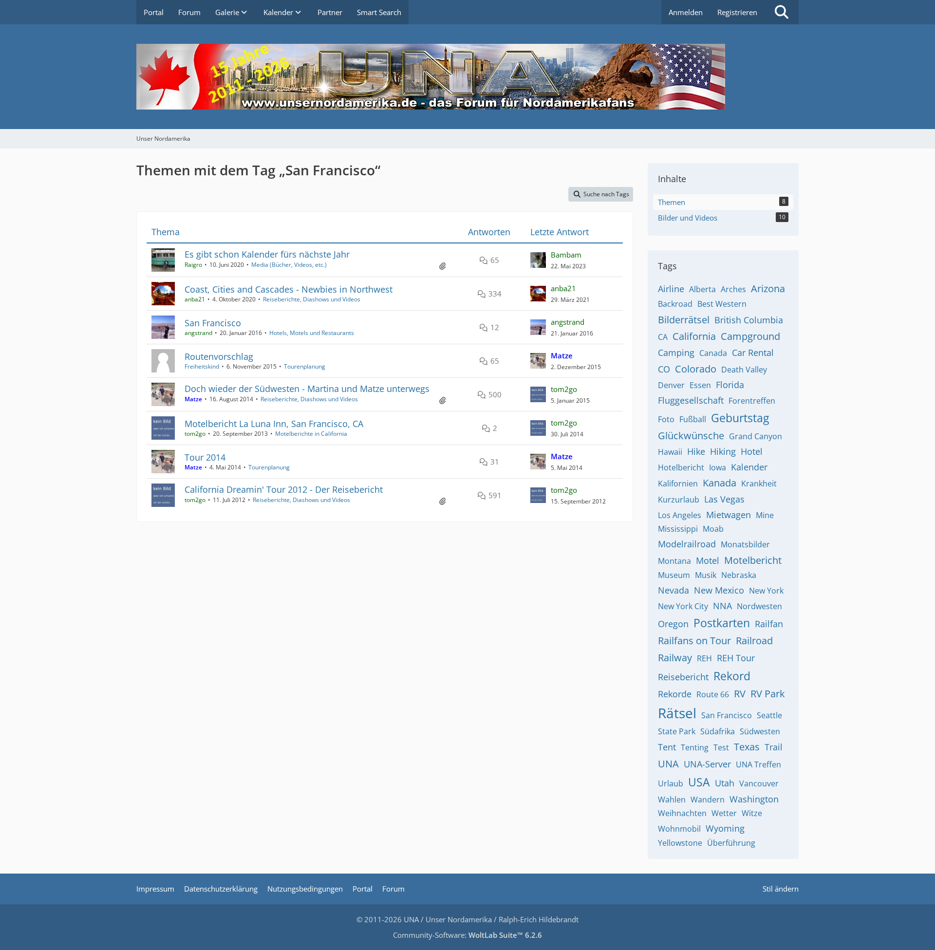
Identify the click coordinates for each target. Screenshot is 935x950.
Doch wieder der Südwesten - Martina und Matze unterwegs (307, 388)
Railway (675, 657)
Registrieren (737, 12)
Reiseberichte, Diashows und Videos (311, 299)
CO (664, 369)
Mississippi (678, 528)
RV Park (767, 693)
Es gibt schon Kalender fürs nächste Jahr (267, 254)
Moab (713, 528)
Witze (752, 813)
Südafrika (717, 731)
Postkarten (721, 623)
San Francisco (213, 323)
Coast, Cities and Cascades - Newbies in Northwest (289, 289)
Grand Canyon (755, 436)
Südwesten (760, 731)
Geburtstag (740, 418)
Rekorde (675, 694)
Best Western (722, 303)
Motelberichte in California (311, 433)
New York (766, 590)
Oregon (673, 624)
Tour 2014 (205, 457)
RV (740, 693)
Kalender (749, 467)
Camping (676, 352)
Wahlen (672, 799)
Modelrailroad (687, 544)
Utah (724, 783)
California (694, 336)
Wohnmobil (679, 828)
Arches (733, 289)
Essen (700, 385)
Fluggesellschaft (691, 400)
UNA (668, 763)
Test (721, 747)
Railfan (769, 624)
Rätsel (677, 713)
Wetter (724, 813)
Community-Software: (467, 935)
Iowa (717, 467)
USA (699, 782)
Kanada (719, 482)
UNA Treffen (758, 764)
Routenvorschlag (219, 356)
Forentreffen (752, 400)
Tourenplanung (304, 366)
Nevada (673, 590)
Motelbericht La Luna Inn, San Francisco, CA (274, 423)
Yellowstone (680, 843)
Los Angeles (679, 515)
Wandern (708, 799)
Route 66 (712, 694)
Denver (671, 385)
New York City (683, 606)
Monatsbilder (745, 544)
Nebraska (738, 575)
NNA (722, 606)
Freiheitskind (202, 366)
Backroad (675, 303)
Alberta (702, 289)
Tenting (695, 747)
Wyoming (725, 828)
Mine (765, 515)
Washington (754, 799)
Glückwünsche (691, 435)
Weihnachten (682, 813)
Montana (674, 561)
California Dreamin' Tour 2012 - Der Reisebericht (284, 489)
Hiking (723, 451)
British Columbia (748, 320)
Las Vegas (724, 499)
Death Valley (744, 369)
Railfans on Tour (694, 640)
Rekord (731, 676)
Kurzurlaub (678, 499)
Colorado (695, 368)
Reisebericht (683, 677)
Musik (705, 575)
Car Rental (753, 352)
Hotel (752, 451)
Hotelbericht (681, 467)
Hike (696, 451)
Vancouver (759, 783)
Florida (730, 385)
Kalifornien (678, 483)
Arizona (768, 288)
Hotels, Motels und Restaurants (311, 333)
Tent (667, 747)
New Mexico (719, 590)
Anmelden (686, 12)
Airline (671, 289)
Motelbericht (753, 560)
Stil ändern (781, 889)
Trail (774, 747)
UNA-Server (707, 764)
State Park (676, 731)
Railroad (754, 640)
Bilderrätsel (684, 319)
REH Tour (736, 658)
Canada (713, 353)
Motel (707, 560)
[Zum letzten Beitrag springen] (538, 260)
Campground (750, 336)
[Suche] (782, 12)
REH (704, 658)
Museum (674, 575)
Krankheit (759, 483)
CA (663, 337)
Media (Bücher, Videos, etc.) (289, 265)
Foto (666, 419)
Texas (747, 746)
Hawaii (670, 452)
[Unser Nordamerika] (467, 76)
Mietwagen (728, 515)
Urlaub (670, 783)
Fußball (692, 419)
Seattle (769, 715)
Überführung (731, 843)
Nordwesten (759, 606)
